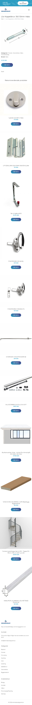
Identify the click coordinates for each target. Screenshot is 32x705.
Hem (2, 19)
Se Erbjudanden (23, 3)
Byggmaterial (5, 672)
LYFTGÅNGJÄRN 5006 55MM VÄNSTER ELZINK (16, 165)
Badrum (3, 649)
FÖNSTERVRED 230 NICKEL (16, 261)
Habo (21, 53)
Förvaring (4, 655)
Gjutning (3, 658)
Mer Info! (7, 65)
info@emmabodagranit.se (8, 640)
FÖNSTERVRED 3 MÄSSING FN (16, 309)
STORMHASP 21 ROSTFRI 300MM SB (16, 357)
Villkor (3, 688)
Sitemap (3, 694)
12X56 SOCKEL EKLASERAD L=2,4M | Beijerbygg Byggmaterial (16, 502)
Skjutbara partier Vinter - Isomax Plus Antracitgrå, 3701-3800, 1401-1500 (16, 453)
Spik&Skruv (4, 666)
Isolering (3, 663)
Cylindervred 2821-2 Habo (16, 118)
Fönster (10, 53)
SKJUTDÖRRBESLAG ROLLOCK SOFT (16, 404)
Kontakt (3, 685)
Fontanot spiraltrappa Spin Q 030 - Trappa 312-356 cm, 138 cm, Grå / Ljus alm (16, 552)
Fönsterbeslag (5, 54)
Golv (2, 661)
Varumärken (16, 53)
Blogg (3, 682)
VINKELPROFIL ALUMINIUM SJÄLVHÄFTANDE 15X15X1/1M (16, 601)
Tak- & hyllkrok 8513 (16, 213)
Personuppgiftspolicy (7, 691)
